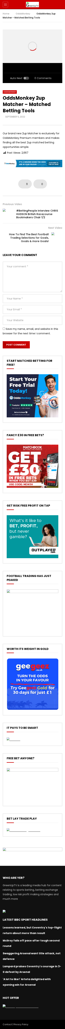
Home (6, 13)
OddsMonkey (23, 13)
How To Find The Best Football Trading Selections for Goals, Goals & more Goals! (29, 238)
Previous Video (12, 204)
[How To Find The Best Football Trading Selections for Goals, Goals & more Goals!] (56, 237)
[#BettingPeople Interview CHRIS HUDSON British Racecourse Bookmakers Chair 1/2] (8, 214)
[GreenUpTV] (32, 4)
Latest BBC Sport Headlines (25, 920)
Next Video (55, 228)
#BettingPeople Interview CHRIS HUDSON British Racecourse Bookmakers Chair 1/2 (37, 214)
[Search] (60, 4)
